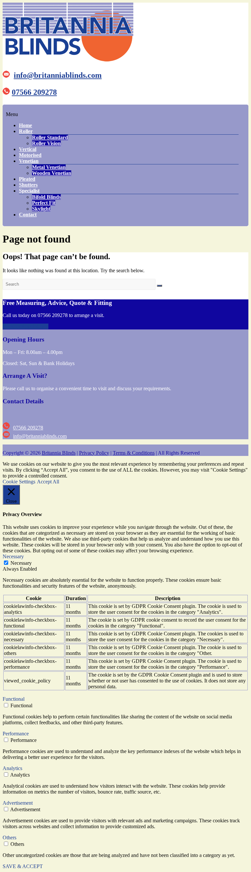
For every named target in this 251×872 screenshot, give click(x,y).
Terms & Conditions (134, 453)
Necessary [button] (13, 556)
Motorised (30, 155)
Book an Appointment (25, 326)
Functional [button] (14, 699)
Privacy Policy (94, 453)
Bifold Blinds (46, 197)
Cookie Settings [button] (19, 481)
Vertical (27, 149)
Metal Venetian (49, 167)
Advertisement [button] (18, 803)
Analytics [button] (12, 768)
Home (25, 125)
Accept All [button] (48, 481)
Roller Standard (50, 137)
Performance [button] (16, 733)
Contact (28, 214)
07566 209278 (34, 92)
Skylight (41, 208)
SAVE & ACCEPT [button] (23, 866)
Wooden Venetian (51, 173)
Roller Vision (46, 143)
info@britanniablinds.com (58, 75)
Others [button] (9, 837)
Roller (26, 131)
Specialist (29, 190)
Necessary (21, 563)
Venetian (29, 161)
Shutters (28, 185)
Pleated (27, 179)
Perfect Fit (43, 203)
